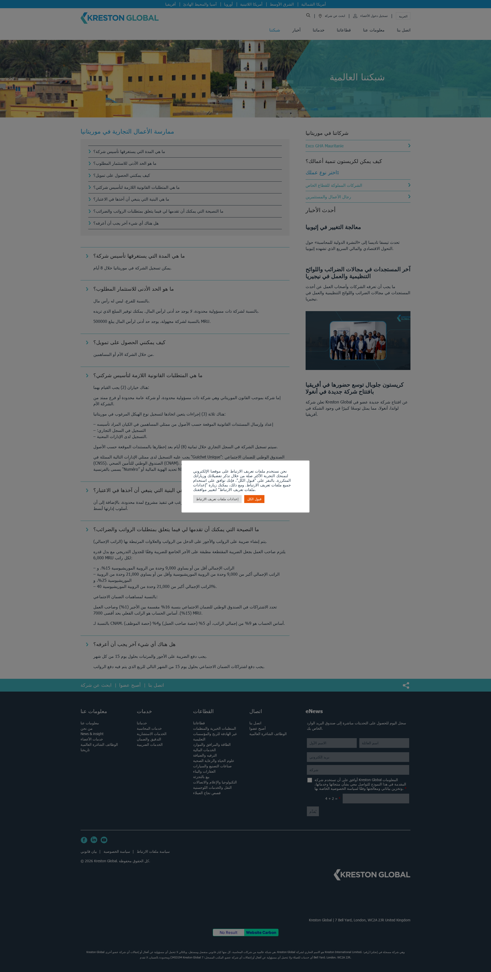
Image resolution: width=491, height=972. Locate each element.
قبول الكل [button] (254, 499)
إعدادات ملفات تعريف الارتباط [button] (217, 499)
